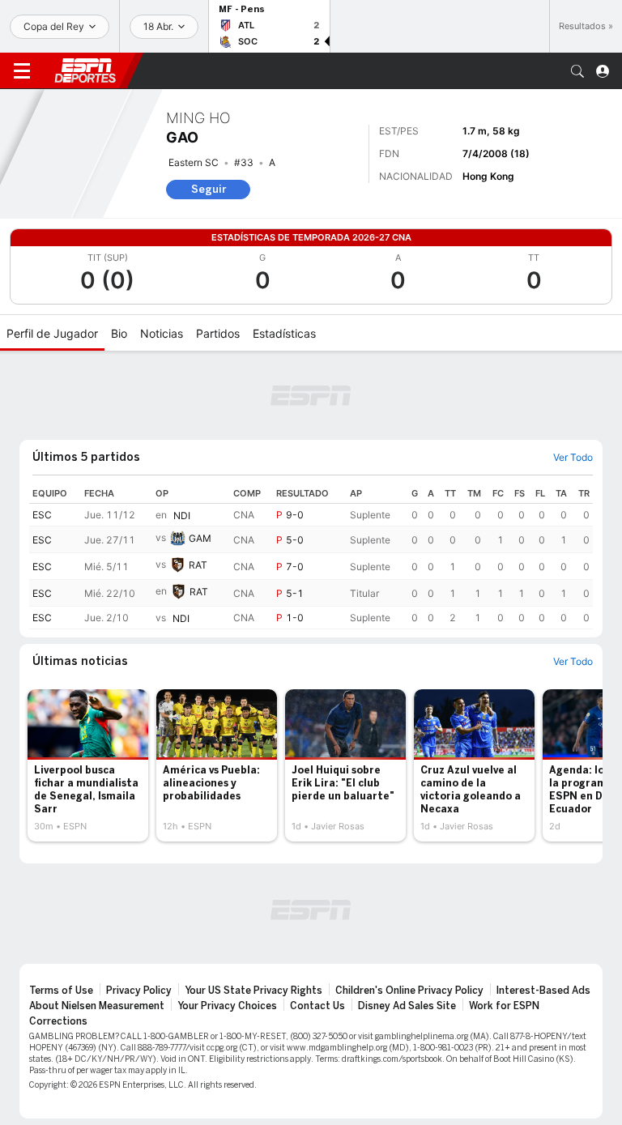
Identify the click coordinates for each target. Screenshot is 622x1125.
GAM (200, 538)
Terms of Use (61, 990)
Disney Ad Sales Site (407, 1006)
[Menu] (22, 71)
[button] (577, 71)
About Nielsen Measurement (96, 1006)
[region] (311, 556)
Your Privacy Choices (227, 1006)
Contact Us (317, 1006)
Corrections (58, 1021)
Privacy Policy (139, 990)
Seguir (208, 189)
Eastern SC (193, 162)
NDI (181, 515)
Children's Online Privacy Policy (409, 990)
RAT (198, 565)
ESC (42, 515)
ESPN (85, 70)
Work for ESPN (504, 1006)
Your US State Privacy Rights (253, 990)
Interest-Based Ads (543, 990)
